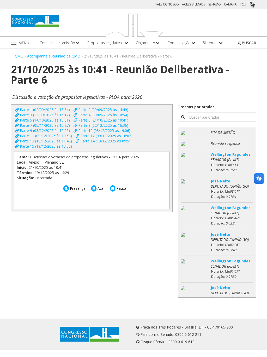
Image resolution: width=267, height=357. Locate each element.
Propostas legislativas (106, 42)
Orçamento (146, 42)
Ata (99, 188)
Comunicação (179, 42)
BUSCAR (248, 42)
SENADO (214, 4)
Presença (77, 188)
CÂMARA (230, 4)
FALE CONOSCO (167, 4)
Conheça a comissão (58, 42)
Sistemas (211, 42)
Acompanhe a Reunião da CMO (53, 56)
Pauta (120, 188)
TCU (243, 4)
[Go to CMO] (35, 21)
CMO (19, 56)
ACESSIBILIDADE (193, 4)
